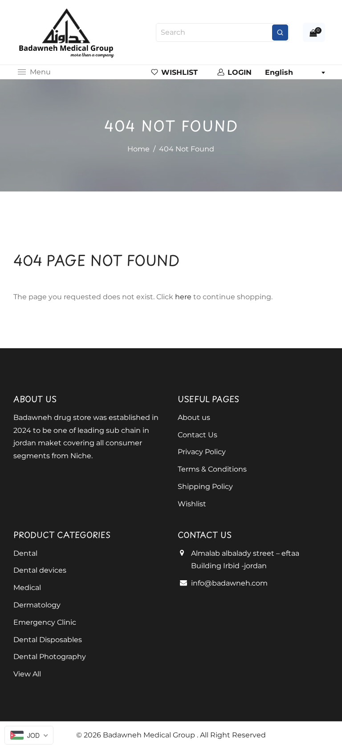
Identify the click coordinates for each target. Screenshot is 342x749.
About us (194, 417)
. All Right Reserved (231, 735)
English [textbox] (279, 72)
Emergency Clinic (44, 622)
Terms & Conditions (212, 469)
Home (138, 149)
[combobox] (294, 72)
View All (27, 674)
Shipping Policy (205, 486)
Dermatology (37, 605)
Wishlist (192, 504)
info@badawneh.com (229, 583)
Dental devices (39, 570)
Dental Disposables (47, 639)
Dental (25, 553)
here (183, 297)
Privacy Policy (202, 452)
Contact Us (197, 435)
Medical (27, 587)
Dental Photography (49, 656)
